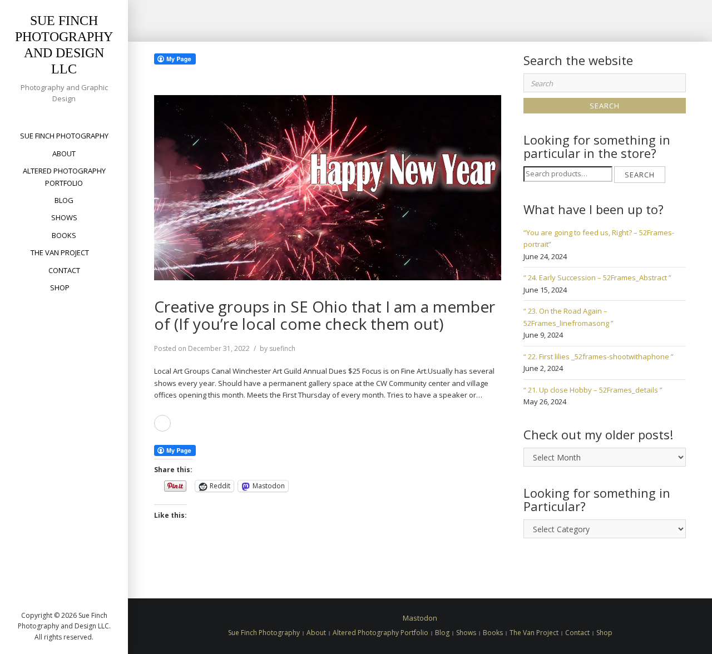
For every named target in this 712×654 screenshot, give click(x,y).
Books (64, 235)
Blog (64, 200)
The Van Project (60, 252)
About (64, 153)
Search (640, 175)
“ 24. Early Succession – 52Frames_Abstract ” (597, 277)
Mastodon (420, 618)
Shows (64, 217)
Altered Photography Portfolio (64, 176)
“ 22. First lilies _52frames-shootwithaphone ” (598, 356)
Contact (64, 270)
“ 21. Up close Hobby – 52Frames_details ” (592, 390)
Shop (60, 288)
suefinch (282, 348)
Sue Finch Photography (64, 136)
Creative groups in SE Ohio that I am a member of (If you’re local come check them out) (324, 315)
